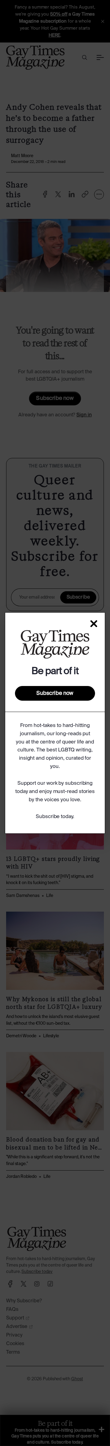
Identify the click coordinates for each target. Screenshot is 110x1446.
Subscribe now (54, 693)
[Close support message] (94, 624)
